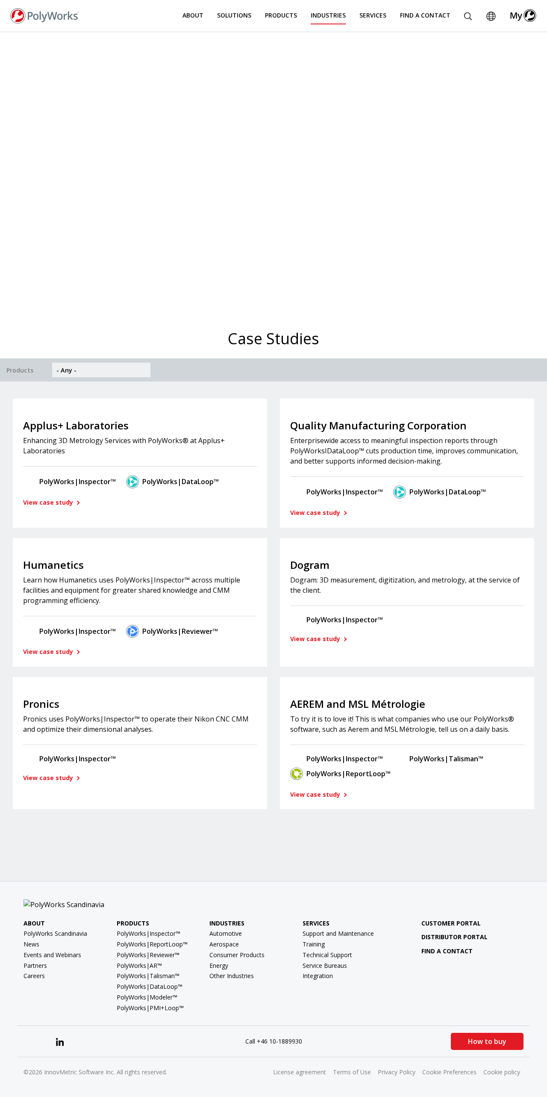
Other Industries (231, 976)
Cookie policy (501, 1072)
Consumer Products (237, 955)
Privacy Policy (396, 1072)
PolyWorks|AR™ (139, 965)
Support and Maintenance (338, 933)
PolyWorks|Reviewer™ (180, 631)
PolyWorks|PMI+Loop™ (150, 1008)
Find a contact (447, 951)
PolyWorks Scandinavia (55, 933)
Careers (34, 976)
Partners (35, 965)
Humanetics (53, 565)
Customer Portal (451, 923)
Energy (218, 965)
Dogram (309, 565)
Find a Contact (425, 15)
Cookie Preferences (449, 1072)
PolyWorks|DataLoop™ (180, 481)
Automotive (225, 933)
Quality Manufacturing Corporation (378, 425)
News (31, 944)
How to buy (487, 1041)
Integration (318, 976)
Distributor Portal (454, 937)
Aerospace (224, 944)
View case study (49, 503)
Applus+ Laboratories (76, 425)
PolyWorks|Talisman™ (446, 758)
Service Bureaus (325, 965)
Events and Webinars (52, 955)
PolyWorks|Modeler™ (147, 997)
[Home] (44, 15)
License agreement (299, 1072)
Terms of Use (352, 1072)
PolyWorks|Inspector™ (77, 481)
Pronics (41, 704)
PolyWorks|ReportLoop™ (348, 773)
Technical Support (327, 955)
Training (314, 944)
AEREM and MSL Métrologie (357, 704)
